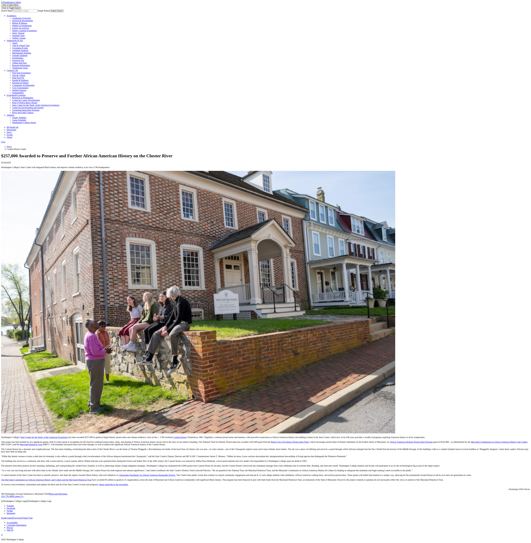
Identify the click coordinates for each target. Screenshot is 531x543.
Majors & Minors (19, 23)
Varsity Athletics (19, 117)
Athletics (10, 115)
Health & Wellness (20, 80)
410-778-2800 (7, 496)
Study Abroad (18, 33)
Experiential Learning (16, 95)
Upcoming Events (20, 48)
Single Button (44, 11)
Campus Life (12, 70)
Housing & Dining (20, 83)
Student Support (19, 90)
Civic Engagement (20, 88)
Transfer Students (19, 55)
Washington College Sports (24, 122)
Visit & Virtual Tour (21, 45)
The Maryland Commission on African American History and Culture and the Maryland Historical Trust (46, 480)
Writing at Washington (22, 25)
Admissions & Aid (15, 40)
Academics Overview (21, 18)
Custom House (179, 437)
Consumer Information (16, 525)
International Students (21, 53)
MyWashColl (12, 127)
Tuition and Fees (19, 63)
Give (3, 142)
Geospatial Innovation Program (25, 110)
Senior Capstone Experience (24, 30)
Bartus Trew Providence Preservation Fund (290, 442)
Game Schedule (19, 120)
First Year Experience (21, 73)
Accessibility (12, 522)
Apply (15, 43)
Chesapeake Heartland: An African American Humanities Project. (147, 475)
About (9, 137)
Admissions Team (20, 68)
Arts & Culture (18, 75)
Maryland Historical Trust (31, 444)
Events (10, 135)
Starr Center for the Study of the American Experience (35, 105)
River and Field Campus (22, 112)
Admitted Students (20, 50)
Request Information (21, 65)
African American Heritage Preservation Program (411, 442)
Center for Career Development (26, 100)
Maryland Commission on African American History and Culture (499, 442)
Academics (11, 16)
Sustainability (18, 93)
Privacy (10, 527)
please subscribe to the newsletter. (113, 484)
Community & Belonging (23, 85)
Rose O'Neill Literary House (24, 103)
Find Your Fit (18, 78)
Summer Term (18, 35)
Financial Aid (18, 60)
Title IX (10, 530)
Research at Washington (22, 98)
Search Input (6, 11)
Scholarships (17, 58)
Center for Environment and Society (28, 107)
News (9, 132)
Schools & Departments (22, 20)
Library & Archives (20, 28)
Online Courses (19, 38)
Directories (11, 130)
